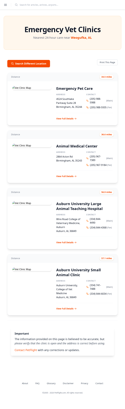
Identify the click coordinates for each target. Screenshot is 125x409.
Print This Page (107, 62)
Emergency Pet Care (74, 88)
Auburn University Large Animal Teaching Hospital (79, 206)
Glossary (51, 383)
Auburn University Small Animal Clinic (78, 272)
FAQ (37, 383)
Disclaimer (68, 383)
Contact (99, 383)
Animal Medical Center (77, 146)
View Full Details (64, 118)
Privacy (84, 383)
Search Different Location (30, 63)
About (25, 383)
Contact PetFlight (26, 350)
